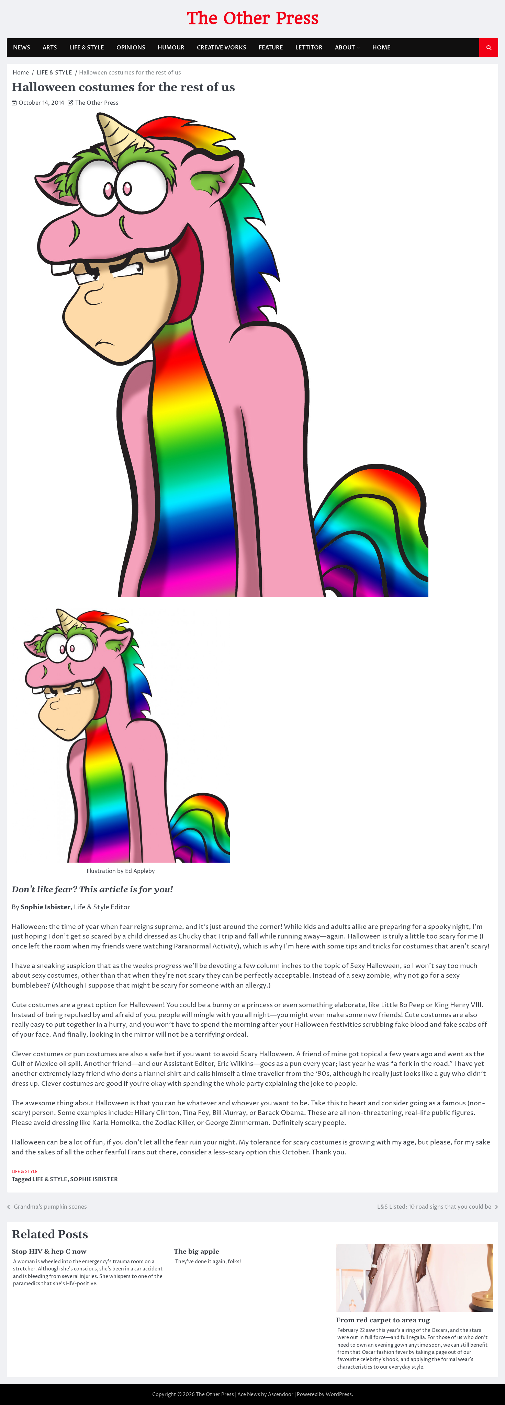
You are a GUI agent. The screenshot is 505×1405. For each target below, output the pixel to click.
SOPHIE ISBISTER (94, 1179)
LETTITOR (309, 47)
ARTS (50, 47)
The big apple (196, 1251)
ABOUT (345, 47)
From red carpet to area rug (383, 1320)
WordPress (339, 1394)
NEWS (21, 47)
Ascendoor (280, 1394)
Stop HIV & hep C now (49, 1251)
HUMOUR (171, 47)
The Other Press (253, 18)
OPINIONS (130, 47)
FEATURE (271, 47)
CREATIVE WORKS (221, 47)
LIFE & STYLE (86, 47)
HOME (381, 47)
